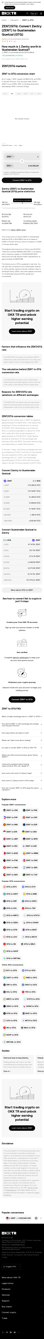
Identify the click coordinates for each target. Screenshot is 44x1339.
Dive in (6, 1071)
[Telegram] (7, 1332)
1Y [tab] (32, 94)
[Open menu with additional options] (41, 13)
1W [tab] (19, 94)
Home (4, 20)
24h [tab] (12, 94)
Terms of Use (33, 1188)
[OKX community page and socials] (19, 1332)
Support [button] (5, 1301)
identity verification (21, 658)
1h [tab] (5, 94)
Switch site (9, 7)
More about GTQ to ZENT (22, 590)
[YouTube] (15, 1332)
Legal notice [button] (7, 1283)
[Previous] (3, 1218)
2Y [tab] (38, 94)
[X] (3, 1332)
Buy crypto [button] (7, 1306)
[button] (27, 13)
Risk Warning (11, 1190)
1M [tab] (25, 94)
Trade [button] (4, 1318)
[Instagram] (11, 1332)
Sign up (34, 13)
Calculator (14, 20)
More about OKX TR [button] (11, 1277)
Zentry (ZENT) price (18, 230)
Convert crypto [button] (9, 1312)
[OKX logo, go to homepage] (9, 13)
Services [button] (6, 1295)
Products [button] (6, 1289)
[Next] (40, 1218)
